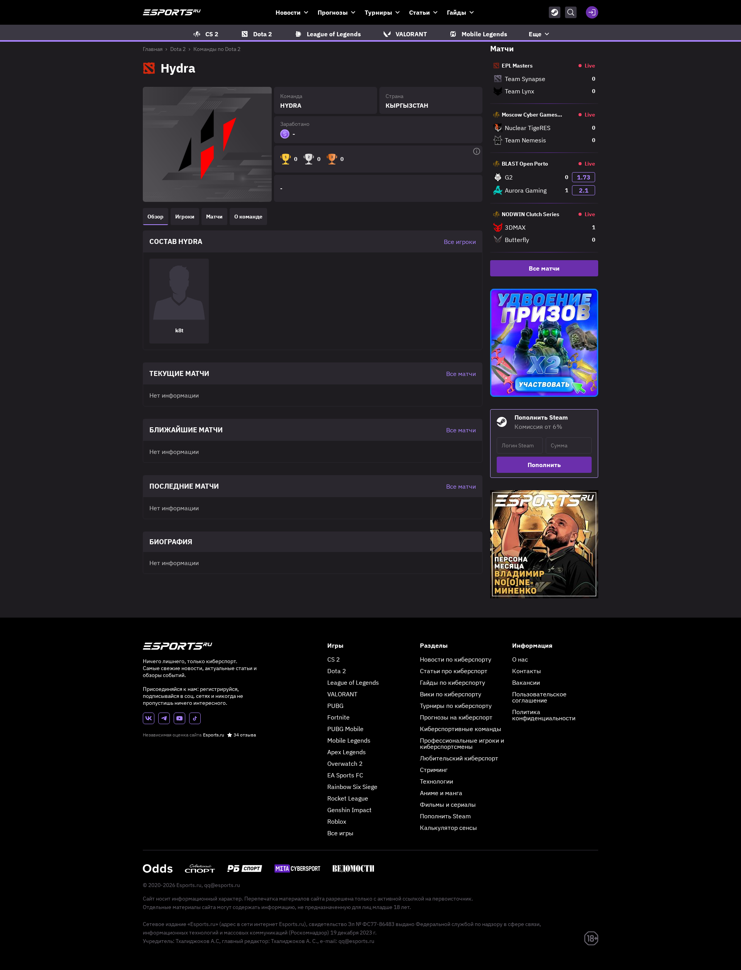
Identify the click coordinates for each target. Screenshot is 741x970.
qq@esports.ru (222, 885)
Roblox (336, 821)
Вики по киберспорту (450, 694)
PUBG (335, 706)
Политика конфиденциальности (543, 715)
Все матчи (544, 268)
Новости (288, 12)
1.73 (583, 177)
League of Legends (353, 682)
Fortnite (338, 717)
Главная (152, 49)
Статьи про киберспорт (453, 671)
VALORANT (342, 694)
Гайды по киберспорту (452, 682)
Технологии (436, 781)
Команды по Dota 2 (216, 49)
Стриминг (434, 770)
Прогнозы (333, 12)
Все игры (340, 833)
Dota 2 (178, 49)
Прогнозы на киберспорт (456, 717)
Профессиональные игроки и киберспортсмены (462, 743)
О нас (520, 659)
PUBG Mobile (345, 729)
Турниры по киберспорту (456, 706)
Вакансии (526, 682)
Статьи (419, 12)
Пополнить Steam (445, 816)
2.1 (584, 190)
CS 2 (333, 659)
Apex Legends (346, 752)
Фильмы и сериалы (448, 804)
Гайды (456, 12)
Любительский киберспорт (459, 758)
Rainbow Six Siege (352, 787)
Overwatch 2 (345, 763)
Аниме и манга (441, 793)
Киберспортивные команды (460, 729)
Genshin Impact (349, 810)
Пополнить (544, 465)
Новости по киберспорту (455, 659)
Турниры (378, 12)
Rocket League (347, 798)
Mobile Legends (348, 740)
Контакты (526, 671)
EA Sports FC (345, 775)
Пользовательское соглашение (539, 697)
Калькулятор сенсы (448, 827)
